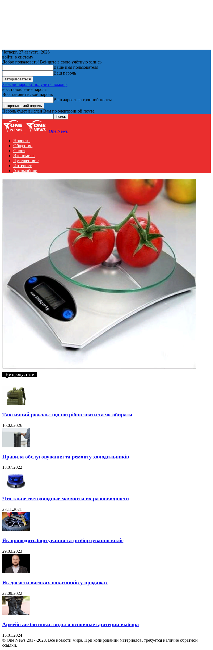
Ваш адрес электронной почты (83, 99)
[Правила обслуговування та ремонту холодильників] (16, 445)
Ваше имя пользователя (76, 67)
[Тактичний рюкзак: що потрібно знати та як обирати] (16, 403)
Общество (22, 145)
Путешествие (26, 160)
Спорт (19, 150)
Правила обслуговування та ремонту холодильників (65, 457)
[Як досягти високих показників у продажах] (16, 571)
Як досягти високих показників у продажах (55, 582)
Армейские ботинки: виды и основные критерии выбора (70, 624)
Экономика (24, 155)
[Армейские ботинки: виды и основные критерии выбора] (16, 613)
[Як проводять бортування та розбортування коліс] (16, 529)
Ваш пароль (65, 73)
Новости (21, 140)
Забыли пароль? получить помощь (34, 84)
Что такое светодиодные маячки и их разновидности (65, 498)
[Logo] (14, 131)
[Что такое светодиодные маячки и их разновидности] (16, 487)
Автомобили (25, 170)
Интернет (22, 165)
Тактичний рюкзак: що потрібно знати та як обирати (67, 414)
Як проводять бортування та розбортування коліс (62, 540)
